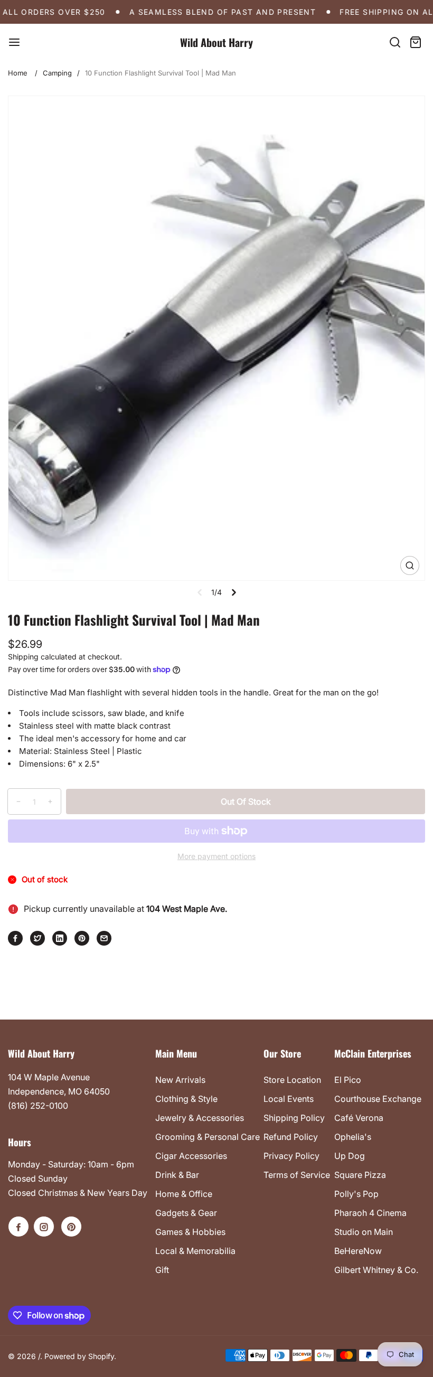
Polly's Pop (356, 1194)
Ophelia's (352, 1136)
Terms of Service (296, 1174)
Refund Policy (290, 1136)
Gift (162, 1270)
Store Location (292, 1079)
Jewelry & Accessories (199, 1117)
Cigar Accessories (191, 1155)
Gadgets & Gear (186, 1213)
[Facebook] (15, 938)
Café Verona (358, 1117)
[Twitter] (37, 938)
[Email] (104, 938)
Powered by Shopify (79, 1356)
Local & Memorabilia (195, 1251)
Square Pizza (360, 1174)
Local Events (288, 1098)
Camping (57, 73)
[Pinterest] (81, 938)
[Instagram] (43, 1226)
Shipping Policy (294, 1117)
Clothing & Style (186, 1098)
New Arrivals (180, 1079)
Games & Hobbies (190, 1232)
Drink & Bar (177, 1174)
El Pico (347, 1079)
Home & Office (183, 1194)
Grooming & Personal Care (207, 1136)
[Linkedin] (59, 938)
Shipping (23, 656)
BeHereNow (358, 1251)
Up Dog (349, 1155)
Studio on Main (363, 1232)
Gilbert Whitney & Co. (376, 1270)
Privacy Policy (291, 1155)
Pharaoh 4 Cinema (370, 1213)
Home (17, 73)
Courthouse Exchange (377, 1098)
